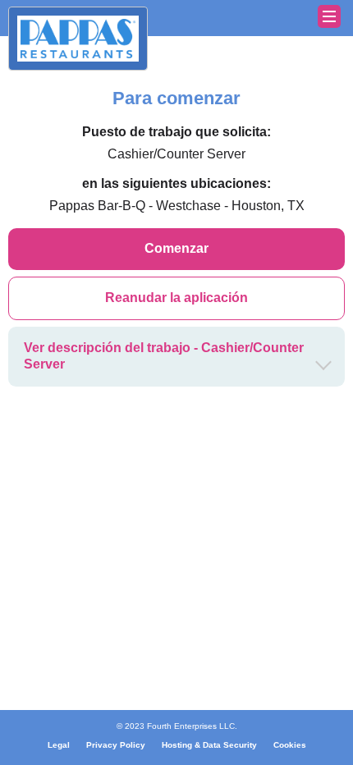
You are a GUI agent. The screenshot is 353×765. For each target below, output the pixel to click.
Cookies (289, 744)
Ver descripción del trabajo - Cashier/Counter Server (164, 356)
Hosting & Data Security (209, 744)
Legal (59, 744)
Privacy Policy (115, 744)
